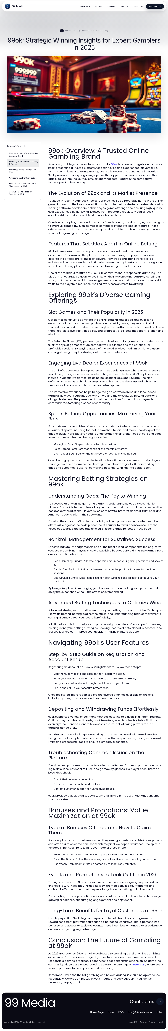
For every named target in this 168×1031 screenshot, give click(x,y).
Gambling (104, 30)
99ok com (139, 964)
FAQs (121, 1012)
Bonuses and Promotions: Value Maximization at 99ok (22, 184)
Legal (160, 1022)
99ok (114, 164)
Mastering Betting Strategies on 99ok (22, 171)
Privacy (143, 1022)
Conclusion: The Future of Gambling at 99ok (20, 193)
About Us (133, 1022)
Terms (152, 1022)
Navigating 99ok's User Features (23, 178)
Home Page (97, 1012)
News (111, 1012)
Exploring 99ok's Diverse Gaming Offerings (23, 162)
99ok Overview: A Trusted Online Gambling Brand (23, 154)
